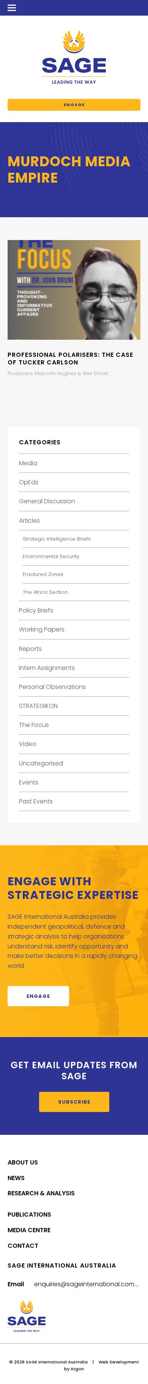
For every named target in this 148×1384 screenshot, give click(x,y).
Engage (74, 105)
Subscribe (74, 1102)
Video (27, 744)
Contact (23, 1245)
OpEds (28, 482)
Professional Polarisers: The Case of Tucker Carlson (70, 358)
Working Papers (42, 629)
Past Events (36, 801)
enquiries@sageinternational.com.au (88, 1284)
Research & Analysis (41, 1193)
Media (28, 463)
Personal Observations (52, 686)
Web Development (119, 1362)
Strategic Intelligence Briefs (57, 538)
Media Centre (29, 1230)
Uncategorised (41, 763)
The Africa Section (45, 592)
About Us (23, 1162)
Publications (29, 1214)
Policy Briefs (36, 610)
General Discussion (47, 501)
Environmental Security (51, 556)
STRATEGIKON (38, 706)
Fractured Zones (43, 574)
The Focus (34, 725)
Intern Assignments (47, 667)
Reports (30, 648)
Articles (29, 520)
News (16, 1178)
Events (28, 782)
